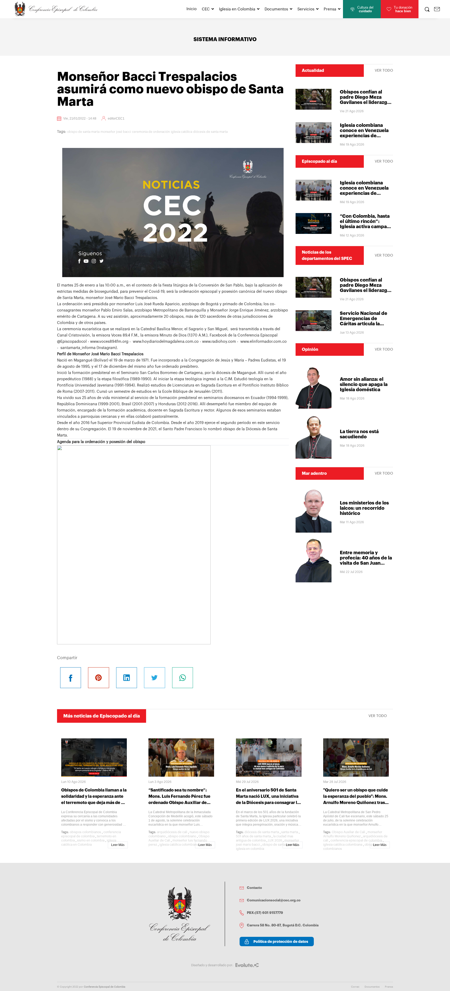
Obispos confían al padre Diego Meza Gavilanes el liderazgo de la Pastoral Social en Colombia (366, 102)
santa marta (289, 832)
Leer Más (117, 845)
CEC (206, 9)
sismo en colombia (90, 840)
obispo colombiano (182, 836)
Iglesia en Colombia (237, 9)
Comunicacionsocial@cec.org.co (274, 900)
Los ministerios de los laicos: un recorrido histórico (364, 508)
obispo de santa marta (83, 131)
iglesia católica (181, 131)
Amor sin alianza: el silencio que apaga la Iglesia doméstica (364, 384)
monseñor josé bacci (116, 131)
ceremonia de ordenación (151, 131)
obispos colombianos (85, 832)
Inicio (191, 9)
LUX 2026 (275, 840)
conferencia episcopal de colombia (356, 840)
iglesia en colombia (250, 848)
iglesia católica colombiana (178, 844)
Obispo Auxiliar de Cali (348, 832)
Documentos (276, 9)
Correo (355, 987)
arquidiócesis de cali (172, 832)
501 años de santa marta (253, 836)
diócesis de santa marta (210, 131)
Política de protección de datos (280, 941)
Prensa (330, 9)
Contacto (254, 887)
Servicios (305, 9)
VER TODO (384, 70)
